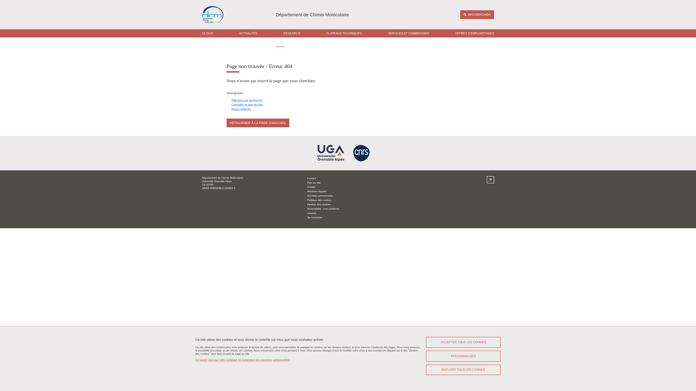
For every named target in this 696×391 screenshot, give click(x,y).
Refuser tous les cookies (463, 369)
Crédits (311, 187)
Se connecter (314, 217)
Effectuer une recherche (246, 100)
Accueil (280, 46)
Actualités (248, 33)
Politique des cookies (319, 200)
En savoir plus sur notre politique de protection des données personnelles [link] (242, 359)
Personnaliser (463, 356)
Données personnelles (320, 195)
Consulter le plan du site (247, 104)
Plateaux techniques (344, 33)
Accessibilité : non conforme (323, 208)
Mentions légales (317, 191)
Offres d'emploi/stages (474, 33)
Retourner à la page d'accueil (258, 123)
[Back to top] (490, 179)
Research (291, 33)
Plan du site (314, 182)
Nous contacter (241, 109)
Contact (311, 178)
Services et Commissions (408, 33)
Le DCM (207, 33)
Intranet (311, 213)
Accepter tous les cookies (463, 342)
